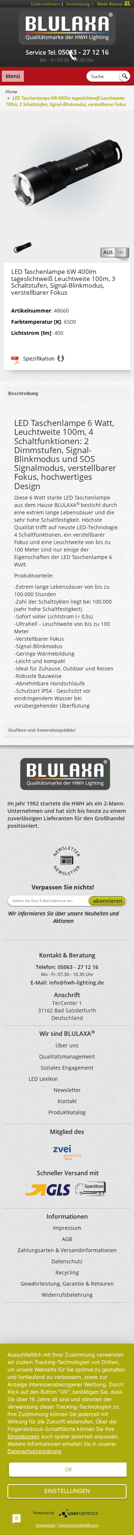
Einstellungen (23, 1436)
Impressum (67, 1227)
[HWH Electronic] (67, 26)
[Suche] (124, 76)
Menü (13, 76)
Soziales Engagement (67, 1067)
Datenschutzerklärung (34, 1451)
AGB (67, 1238)
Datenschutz (67, 1261)
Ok (69, 1469)
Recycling (67, 1272)
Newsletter (67, 1089)
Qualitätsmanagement (67, 1056)
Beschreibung (23, 393)
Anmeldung (78, 4)
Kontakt (67, 1101)
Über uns (67, 1045)
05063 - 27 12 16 (78, 966)
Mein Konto (109, 4)
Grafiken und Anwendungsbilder (42, 730)
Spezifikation (39, 358)
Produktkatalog (67, 1112)
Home (11, 91)
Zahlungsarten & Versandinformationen (67, 1250)
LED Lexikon (43, 1078)
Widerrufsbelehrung (67, 1294)
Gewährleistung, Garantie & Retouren (67, 1283)
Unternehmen (45, 4)
